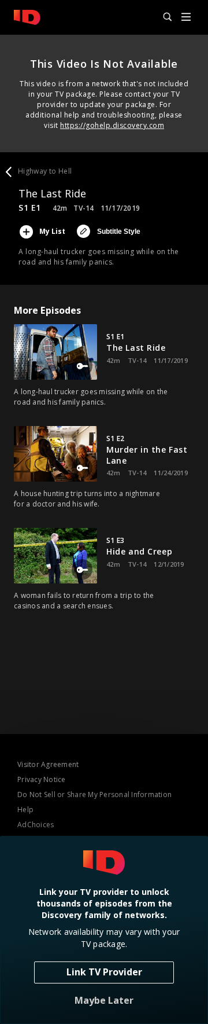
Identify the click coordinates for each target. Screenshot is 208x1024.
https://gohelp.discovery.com (112, 125)
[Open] (186, 17)
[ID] (27, 17)
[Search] (162, 17)
